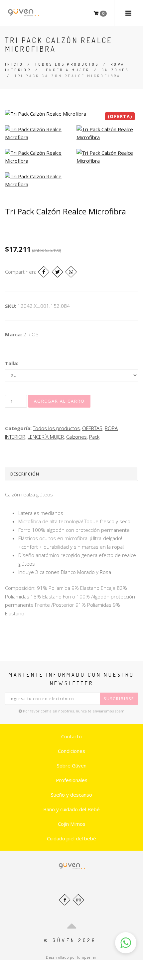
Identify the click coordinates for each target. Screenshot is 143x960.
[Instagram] (78, 900)
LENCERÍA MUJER (66, 70)
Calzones (115, 70)
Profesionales (71, 780)
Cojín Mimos (71, 823)
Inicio (14, 64)
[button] (125, 942)
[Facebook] (44, 272)
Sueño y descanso (71, 794)
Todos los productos (67, 64)
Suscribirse (119, 699)
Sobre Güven (71, 765)
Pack (94, 436)
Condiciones (71, 751)
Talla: (11, 363)
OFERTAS (92, 428)
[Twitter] (57, 272)
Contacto (71, 736)
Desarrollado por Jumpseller (71, 957)
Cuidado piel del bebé (71, 838)
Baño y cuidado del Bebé (71, 809)
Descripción (24, 474)
